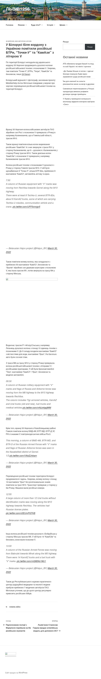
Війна (18, 607)
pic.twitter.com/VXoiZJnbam (23, 455)
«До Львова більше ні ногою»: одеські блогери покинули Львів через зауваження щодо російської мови (78, 74)
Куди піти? (36, 25)
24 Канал (26, 74)
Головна (9, 25)
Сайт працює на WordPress (16, 672)
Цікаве (62, 25)
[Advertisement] (32, 110)
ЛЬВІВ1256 (18, 8)
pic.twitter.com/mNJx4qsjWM (37, 407)
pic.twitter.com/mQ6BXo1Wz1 (31, 561)
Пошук (66, 41)
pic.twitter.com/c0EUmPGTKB (20, 513)
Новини (21, 25)
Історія (50, 25)
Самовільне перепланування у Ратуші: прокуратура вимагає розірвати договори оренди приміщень (78, 91)
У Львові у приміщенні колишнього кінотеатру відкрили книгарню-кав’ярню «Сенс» (79, 101)
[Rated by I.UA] (10, 654)
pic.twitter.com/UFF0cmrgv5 (26, 206)
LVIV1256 (28, 41)
